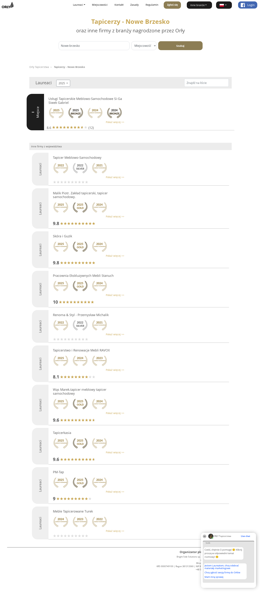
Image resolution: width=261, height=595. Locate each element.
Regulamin (152, 4)
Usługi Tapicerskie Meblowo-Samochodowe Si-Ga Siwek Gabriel (85, 101)
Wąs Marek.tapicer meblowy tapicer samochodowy (79, 391)
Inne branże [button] (197, 5)
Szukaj (180, 45)
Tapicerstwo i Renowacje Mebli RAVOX (81, 350)
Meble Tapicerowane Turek (73, 511)
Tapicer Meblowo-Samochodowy (77, 157)
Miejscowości (100, 4)
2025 (62, 83)
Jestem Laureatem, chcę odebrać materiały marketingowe (222, 567)
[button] (224, 5)
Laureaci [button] (78, 4)
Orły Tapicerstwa (39, 67)
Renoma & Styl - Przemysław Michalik (81, 315)
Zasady (134, 4)
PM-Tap (58, 472)
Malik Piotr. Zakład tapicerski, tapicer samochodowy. (80, 195)
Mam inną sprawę (214, 576)
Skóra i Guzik (62, 236)
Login (251, 5)
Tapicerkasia (62, 433)
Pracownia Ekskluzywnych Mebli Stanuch (83, 275)
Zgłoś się (172, 4)
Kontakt (119, 4)
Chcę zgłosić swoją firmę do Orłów (222, 572)
